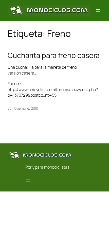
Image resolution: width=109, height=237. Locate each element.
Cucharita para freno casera (54, 55)
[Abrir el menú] (98, 10)
